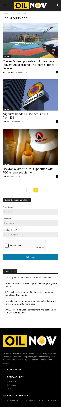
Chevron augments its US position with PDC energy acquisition (28, 170)
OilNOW (6, 121)
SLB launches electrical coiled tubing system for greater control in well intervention (29, 293)
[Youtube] (48, 400)
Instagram (30, 400)
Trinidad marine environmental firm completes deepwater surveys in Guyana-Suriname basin (30, 302)
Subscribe (30, 257)
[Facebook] (8, 400)
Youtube (54, 400)
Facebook (14, 400)
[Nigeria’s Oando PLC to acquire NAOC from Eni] (30, 95)
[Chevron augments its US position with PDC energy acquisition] (30, 147)
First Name (8, 207)
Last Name (8, 219)
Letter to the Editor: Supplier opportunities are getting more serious (31, 285)
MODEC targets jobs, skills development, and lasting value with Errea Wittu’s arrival (30, 311)
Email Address (10, 230)
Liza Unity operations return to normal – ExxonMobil (28, 278)
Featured (7, 56)
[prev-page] (24, 190)
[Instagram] (23, 400)
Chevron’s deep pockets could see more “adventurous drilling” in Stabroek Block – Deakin (30, 65)
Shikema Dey (8, 72)
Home (5, 14)
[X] (39, 400)
